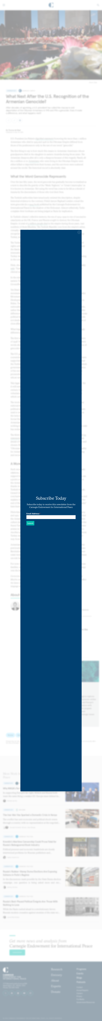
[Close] (79, 232)
